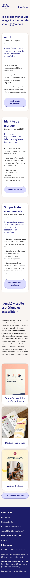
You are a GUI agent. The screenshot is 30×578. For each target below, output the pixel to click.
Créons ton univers (15, 189)
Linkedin (4, 540)
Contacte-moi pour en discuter (15, 283)
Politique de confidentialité (10, 526)
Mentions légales (7, 522)
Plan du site (5, 517)
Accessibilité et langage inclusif (12, 531)
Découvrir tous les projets (15, 495)
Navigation (23, 7)
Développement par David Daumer (13, 571)
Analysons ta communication (15, 102)
